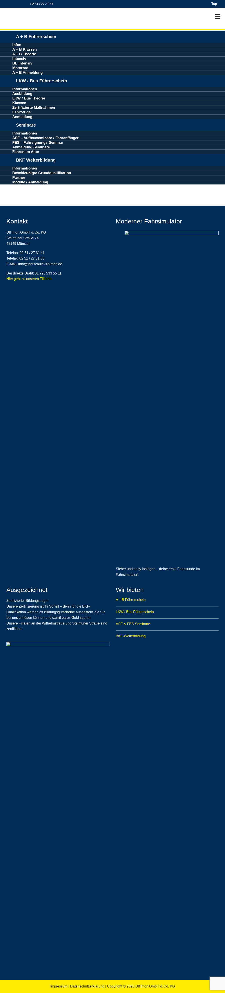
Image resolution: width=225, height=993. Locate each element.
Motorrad (20, 68)
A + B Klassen (24, 49)
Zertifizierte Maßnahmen (33, 107)
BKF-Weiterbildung (131, 636)
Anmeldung (22, 117)
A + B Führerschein (36, 36)
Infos (16, 45)
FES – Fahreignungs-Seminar (37, 142)
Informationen (24, 89)
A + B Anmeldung (27, 72)
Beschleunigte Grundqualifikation (41, 173)
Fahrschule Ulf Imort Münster (30, 17)
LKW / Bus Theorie (28, 98)
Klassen (19, 103)
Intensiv (19, 59)
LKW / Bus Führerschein (41, 80)
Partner (18, 177)
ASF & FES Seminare (133, 624)
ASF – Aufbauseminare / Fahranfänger (45, 138)
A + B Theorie (24, 54)
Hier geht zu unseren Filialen (28, 279)
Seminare (26, 125)
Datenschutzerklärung (87, 986)
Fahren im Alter (25, 152)
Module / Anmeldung (30, 182)
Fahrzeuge (21, 112)
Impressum (58, 986)
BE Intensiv (22, 63)
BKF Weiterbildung (36, 160)
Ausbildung (22, 94)
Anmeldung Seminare (31, 147)
